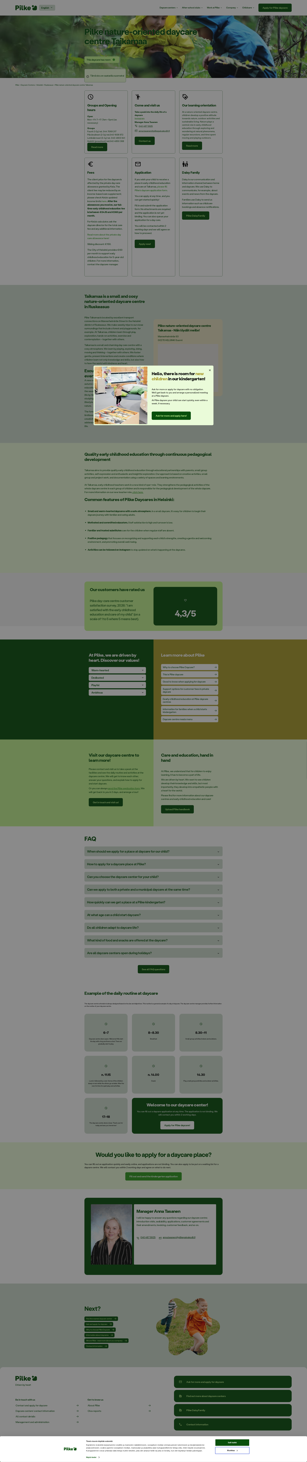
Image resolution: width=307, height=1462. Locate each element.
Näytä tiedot (91, 1457)
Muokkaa (231, 1450)
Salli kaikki (232, 1443)
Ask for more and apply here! (171, 415)
